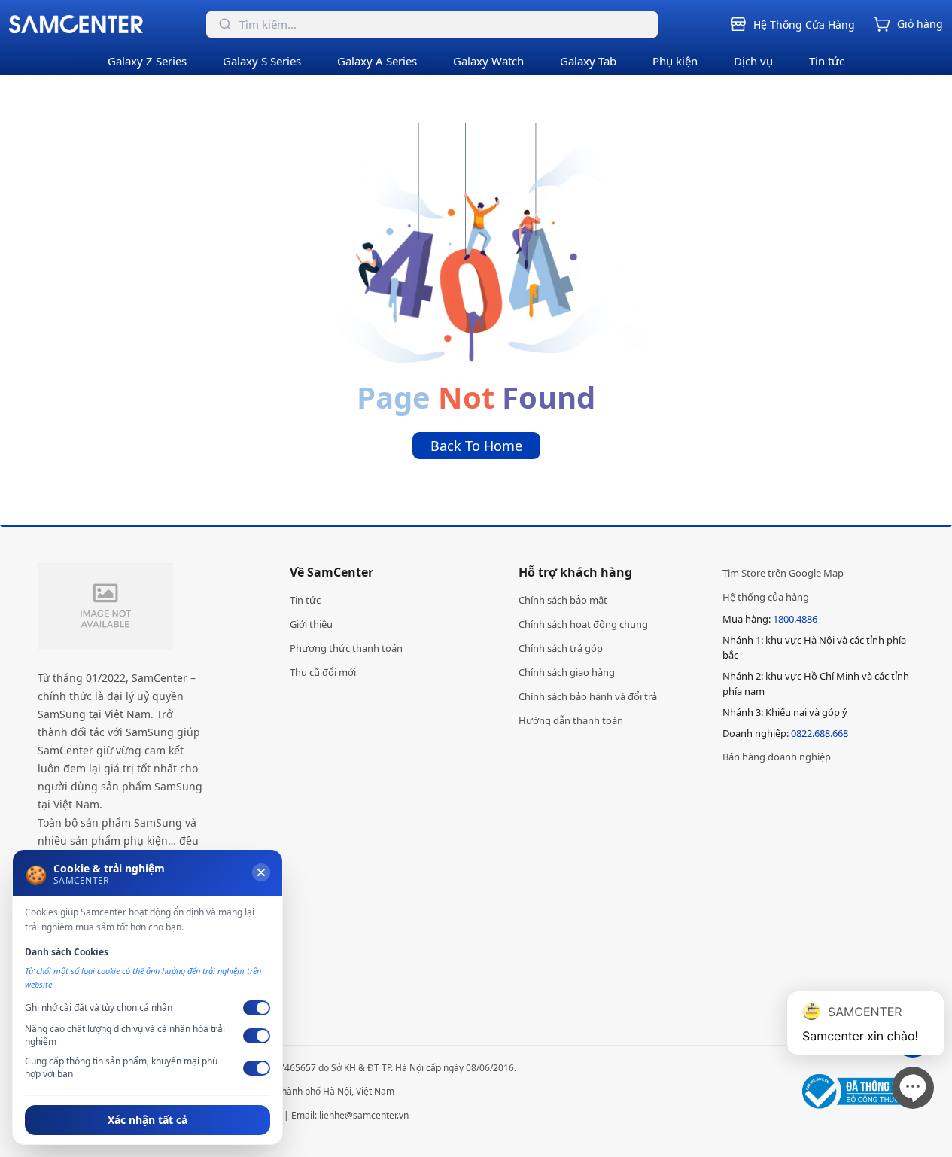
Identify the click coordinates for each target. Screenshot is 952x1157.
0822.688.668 (819, 733)
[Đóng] (261, 872)
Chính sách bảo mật (563, 600)
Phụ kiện (675, 61)
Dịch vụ (753, 61)
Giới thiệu (311, 624)
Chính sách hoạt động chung (583, 624)
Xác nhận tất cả (147, 1120)
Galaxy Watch (488, 61)
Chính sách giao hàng (567, 672)
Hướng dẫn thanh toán (571, 720)
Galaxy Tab (588, 61)
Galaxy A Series (377, 61)
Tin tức (826, 61)
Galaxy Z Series (147, 61)
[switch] (256, 1007)
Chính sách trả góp (561, 648)
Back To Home (476, 446)
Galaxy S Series (262, 61)
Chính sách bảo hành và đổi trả (588, 696)
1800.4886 (795, 619)
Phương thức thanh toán (346, 648)
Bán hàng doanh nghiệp (776, 756)
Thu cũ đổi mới (323, 672)
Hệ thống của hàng (765, 597)
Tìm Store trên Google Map (783, 573)
